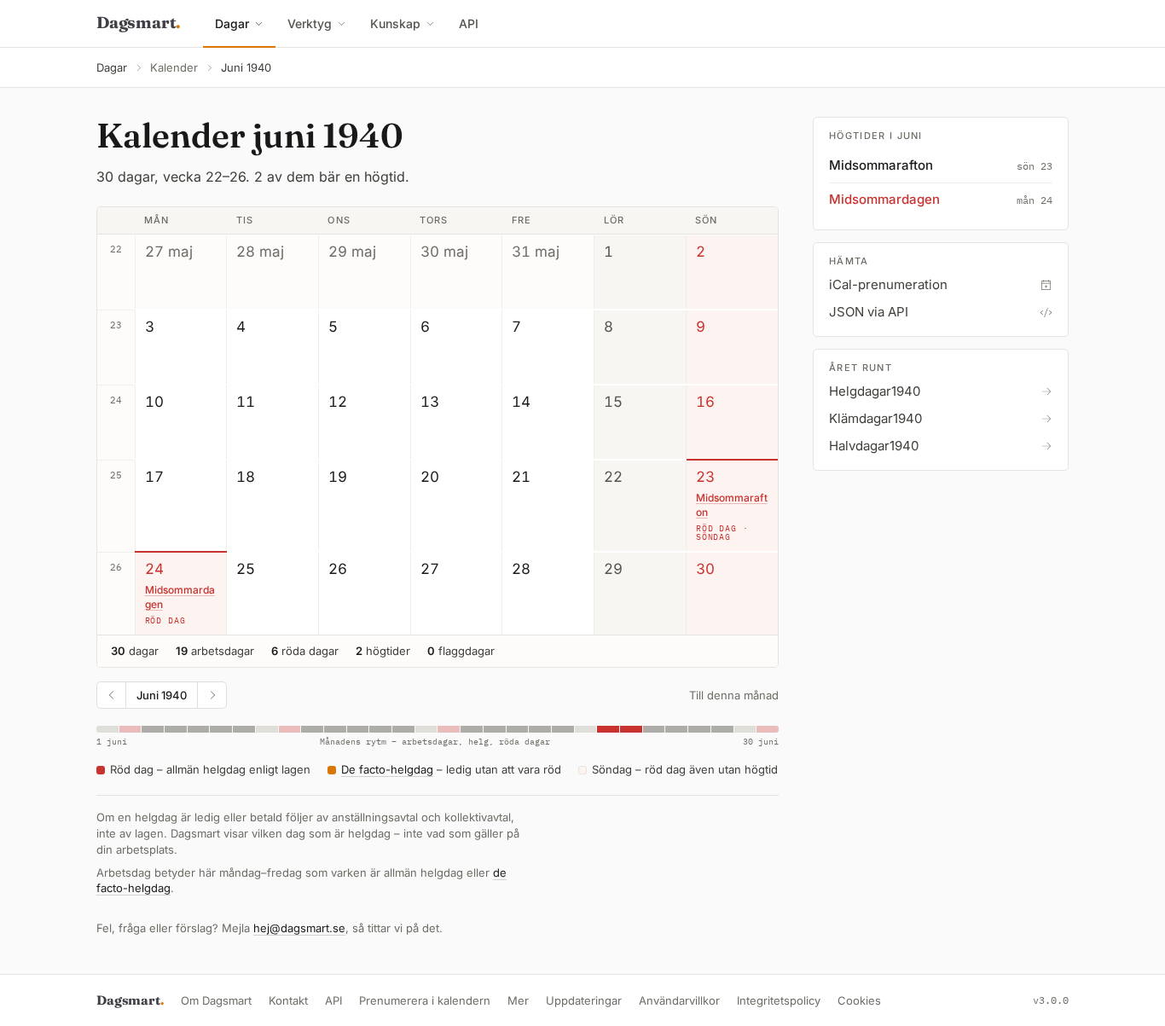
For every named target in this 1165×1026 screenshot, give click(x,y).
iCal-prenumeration (888, 284)
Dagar (232, 23)
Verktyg (309, 23)
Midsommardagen (180, 597)
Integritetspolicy (778, 1000)
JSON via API (868, 312)
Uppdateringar (584, 1000)
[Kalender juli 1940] (211, 695)
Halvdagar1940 (874, 446)
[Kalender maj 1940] (111, 695)
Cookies (859, 1000)
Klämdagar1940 (875, 418)
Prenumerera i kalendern (424, 1000)
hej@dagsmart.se (299, 928)
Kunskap (395, 23)
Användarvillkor (679, 1000)
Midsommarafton (732, 505)
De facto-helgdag (387, 769)
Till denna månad (734, 695)
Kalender (174, 67)
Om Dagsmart (216, 1000)
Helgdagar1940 (874, 391)
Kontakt (288, 1000)
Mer (518, 1000)
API (468, 23)
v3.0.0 (1051, 1000)
